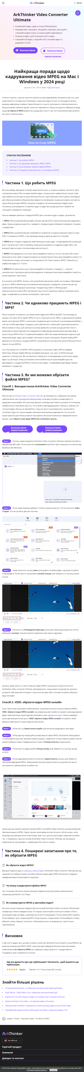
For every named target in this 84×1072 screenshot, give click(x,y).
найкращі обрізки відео (34, 871)
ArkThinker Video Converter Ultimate (40, 17)
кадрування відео (54, 715)
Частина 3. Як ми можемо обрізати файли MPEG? (30, 167)
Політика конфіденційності (37, 1070)
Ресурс (16, 1018)
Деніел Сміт (30, 88)
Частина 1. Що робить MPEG (21, 160)
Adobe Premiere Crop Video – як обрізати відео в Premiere (29, 1001)
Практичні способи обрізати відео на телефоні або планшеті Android (35, 997)
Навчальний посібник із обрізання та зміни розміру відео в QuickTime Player (38, 1005)
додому (9, 1018)
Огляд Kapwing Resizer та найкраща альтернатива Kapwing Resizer (33, 988)
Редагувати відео (53, 88)
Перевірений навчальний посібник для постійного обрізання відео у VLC (36, 1010)
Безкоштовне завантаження (26, 51)
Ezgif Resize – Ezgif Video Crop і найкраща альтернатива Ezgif (31, 992)
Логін (79, 3)
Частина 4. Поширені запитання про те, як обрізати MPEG (34, 170)
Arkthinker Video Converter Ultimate (28, 396)
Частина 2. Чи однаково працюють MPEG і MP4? (30, 163)
